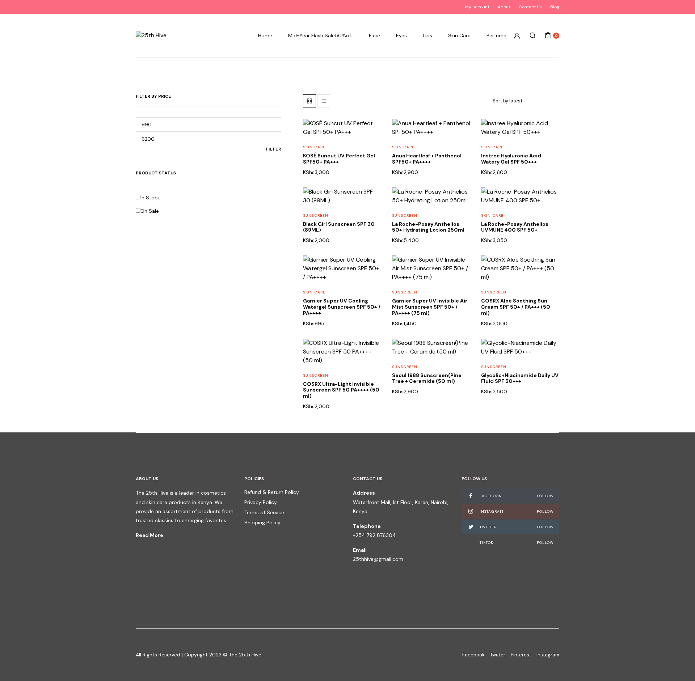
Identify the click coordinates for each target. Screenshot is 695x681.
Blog (554, 7)
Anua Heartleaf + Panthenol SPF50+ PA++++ (427, 158)
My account (477, 7)
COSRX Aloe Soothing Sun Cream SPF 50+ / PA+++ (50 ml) (515, 306)
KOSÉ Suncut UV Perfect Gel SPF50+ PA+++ (339, 158)
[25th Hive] (151, 35)
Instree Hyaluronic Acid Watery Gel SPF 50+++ (511, 158)
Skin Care (459, 35)
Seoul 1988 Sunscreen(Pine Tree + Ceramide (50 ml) (427, 378)
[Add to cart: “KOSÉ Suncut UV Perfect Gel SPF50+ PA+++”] (371, 162)
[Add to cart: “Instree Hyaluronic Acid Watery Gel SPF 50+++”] (549, 162)
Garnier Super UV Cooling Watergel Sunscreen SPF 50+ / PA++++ (341, 306)
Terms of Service (264, 512)
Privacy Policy (260, 502)
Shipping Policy (262, 522)
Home (265, 35)
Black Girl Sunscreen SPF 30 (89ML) (339, 227)
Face (374, 35)
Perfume (496, 35)
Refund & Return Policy (271, 492)
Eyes (401, 35)
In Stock (150, 197)
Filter (273, 149)
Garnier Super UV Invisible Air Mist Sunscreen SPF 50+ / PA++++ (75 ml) (429, 306)
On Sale (149, 211)
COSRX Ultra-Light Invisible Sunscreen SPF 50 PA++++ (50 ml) (341, 390)
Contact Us (530, 7)
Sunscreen (315, 215)
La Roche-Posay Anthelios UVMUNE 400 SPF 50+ (514, 227)
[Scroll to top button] (679, 665)
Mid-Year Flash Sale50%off (320, 35)
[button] (371, 147)
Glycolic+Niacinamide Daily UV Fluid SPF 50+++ (520, 378)
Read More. (150, 535)
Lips (427, 35)
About (504, 7)
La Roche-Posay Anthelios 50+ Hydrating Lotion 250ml (428, 227)
